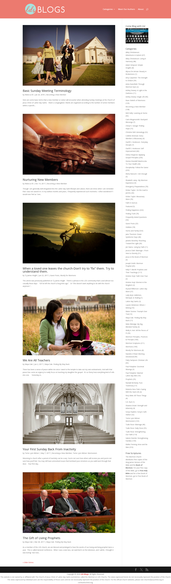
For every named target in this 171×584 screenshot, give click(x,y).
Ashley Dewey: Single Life (135, 97)
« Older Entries (28, 562)
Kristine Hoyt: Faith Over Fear (137, 276)
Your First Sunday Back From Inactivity (49, 449)
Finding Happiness (132, 210)
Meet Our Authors (126, 9)
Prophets (129, 379)
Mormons (129, 347)
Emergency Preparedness (135, 186)
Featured (129, 206)
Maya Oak (29, 364)
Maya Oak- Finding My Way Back (57, 364)
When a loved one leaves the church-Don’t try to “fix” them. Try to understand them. (68, 269)
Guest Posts (54, 275)
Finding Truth (131, 214)
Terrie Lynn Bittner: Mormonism (85, 453)
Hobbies (129, 227)
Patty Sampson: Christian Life (137, 360)
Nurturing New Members (40, 179)
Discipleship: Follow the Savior (137, 167)
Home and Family (132, 231)
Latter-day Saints (132, 301)
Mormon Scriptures (133, 343)
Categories (108, 9)
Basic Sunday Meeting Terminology (47, 91)
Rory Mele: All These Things (136, 395)
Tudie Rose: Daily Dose (134, 428)
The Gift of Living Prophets (41, 538)
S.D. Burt (129, 402)
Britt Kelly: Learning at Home (136, 113)
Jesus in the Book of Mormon (137, 257)
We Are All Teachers (36, 360)
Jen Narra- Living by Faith (135, 247)
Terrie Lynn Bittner (32, 453)
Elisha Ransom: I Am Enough (136, 174)
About (141, 9)
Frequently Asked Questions (136, 217)
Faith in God (130, 203)
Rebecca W (29, 95)
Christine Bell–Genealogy (135, 132)
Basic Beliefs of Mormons (135, 100)
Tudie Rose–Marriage (134, 424)
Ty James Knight (31, 275)
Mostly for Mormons (68, 275)
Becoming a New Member (56, 95)
